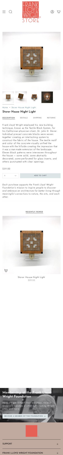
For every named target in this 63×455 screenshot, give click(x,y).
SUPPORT (7, 444)
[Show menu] (4, 11)
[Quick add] (6, 270)
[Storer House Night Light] (31, 245)
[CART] (59, 11)
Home (5, 107)
